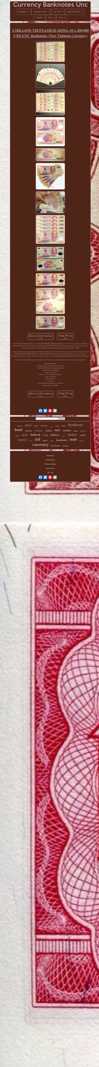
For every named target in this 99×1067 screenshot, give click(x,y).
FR (52, 472)
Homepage (50, 455)
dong (76, 431)
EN (49, 472)
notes (51, 426)
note (73, 439)
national (65, 446)
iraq (36, 425)
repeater (28, 430)
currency (40, 444)
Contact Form (50, 459)
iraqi (45, 434)
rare (57, 430)
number (67, 430)
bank (19, 430)
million (49, 430)
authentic (83, 431)
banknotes (61, 440)
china (57, 426)
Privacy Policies (50, 464)
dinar (28, 425)
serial (24, 434)
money (72, 434)
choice (63, 436)
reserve (22, 440)
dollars (54, 434)
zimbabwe (39, 431)
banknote (75, 425)
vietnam (44, 425)
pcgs (31, 441)
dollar (63, 426)
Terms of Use (50, 468)
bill (37, 439)
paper (17, 435)
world (82, 435)
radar (52, 441)
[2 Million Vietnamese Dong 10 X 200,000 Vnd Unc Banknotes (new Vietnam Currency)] (50, 52)
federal (35, 434)
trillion (45, 441)
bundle (81, 441)
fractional (55, 446)
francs (20, 426)
